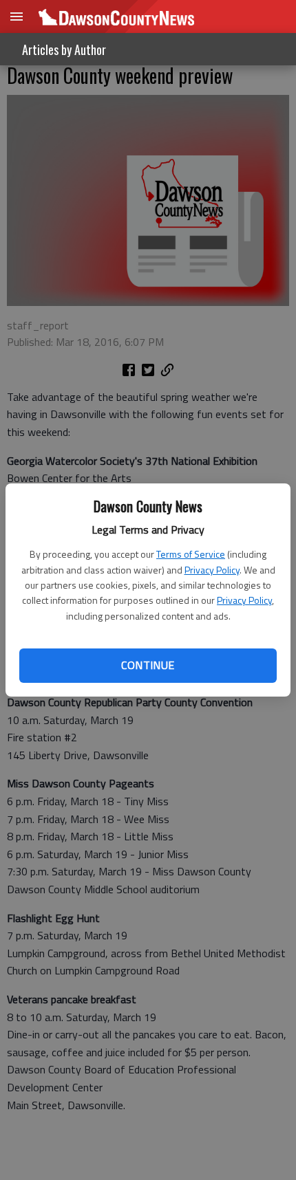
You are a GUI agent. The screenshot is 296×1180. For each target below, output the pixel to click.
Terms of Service (190, 554)
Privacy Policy (212, 569)
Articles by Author (64, 49)
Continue (147, 665)
